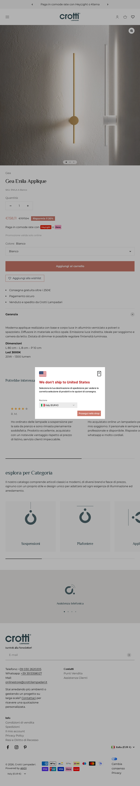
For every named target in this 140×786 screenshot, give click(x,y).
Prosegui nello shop (89, 413)
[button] (99, 373)
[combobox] (50, 405)
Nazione (43, 400)
